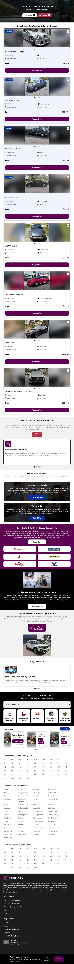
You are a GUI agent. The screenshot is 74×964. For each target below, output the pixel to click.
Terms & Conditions (11, 929)
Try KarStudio (38, 627)
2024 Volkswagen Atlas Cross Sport (19, 391)
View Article (17, 741)
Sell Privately (37, 497)
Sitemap (6, 913)
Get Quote (37, 606)
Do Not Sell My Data (11, 936)
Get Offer (37, 518)
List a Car (43, 15)
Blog (5, 910)
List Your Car (37, 434)
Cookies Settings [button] (47, 959)
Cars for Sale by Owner (12, 900)
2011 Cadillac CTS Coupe (14, 52)
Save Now (37, 542)
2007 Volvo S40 (11, 246)
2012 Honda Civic (11, 197)
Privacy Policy (8, 926)
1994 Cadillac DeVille (13, 149)
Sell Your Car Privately (12, 903)
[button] (34, 97)
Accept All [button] (59, 959)
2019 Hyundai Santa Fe (14, 294)
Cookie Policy (14, 961)
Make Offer (37, 70)
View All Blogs (65, 729)
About (5, 923)
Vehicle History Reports (12, 907)
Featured (9, 31)
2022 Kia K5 (9, 343)
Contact (6, 933)
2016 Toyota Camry (12, 100)
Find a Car (28, 15)
